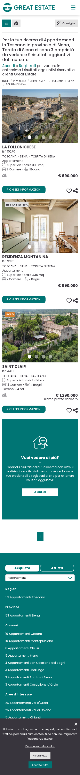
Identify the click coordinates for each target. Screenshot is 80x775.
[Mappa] (16, 23)
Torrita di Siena (16, 84)
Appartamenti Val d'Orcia (29, 703)
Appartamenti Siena (25, 615)
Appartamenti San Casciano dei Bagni (36, 663)
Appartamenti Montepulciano (31, 641)
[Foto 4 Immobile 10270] (50, 137)
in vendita (19, 81)
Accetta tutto (40, 765)
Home (5, 81)
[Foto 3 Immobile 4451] (43, 357)
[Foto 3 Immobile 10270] (43, 137)
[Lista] (6, 23)
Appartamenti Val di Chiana (30, 710)
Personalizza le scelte (40, 746)
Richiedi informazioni (24, 189)
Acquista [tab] (22, 568)
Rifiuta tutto (40, 756)
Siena (71, 81)
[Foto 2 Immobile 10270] (36, 137)
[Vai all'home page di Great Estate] (29, 7)
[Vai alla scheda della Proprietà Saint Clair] (40, 335)
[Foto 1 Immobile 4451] (29, 357)
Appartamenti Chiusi (23, 648)
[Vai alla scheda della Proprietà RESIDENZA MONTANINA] (40, 226)
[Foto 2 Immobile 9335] (36, 247)
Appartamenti (39, 81)
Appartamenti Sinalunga (26, 670)
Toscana (57, 81)
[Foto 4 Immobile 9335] (50, 247)
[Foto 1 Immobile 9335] (29, 247)
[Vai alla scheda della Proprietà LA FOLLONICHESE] (40, 116)
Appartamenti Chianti (24, 717)
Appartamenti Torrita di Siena (30, 677)
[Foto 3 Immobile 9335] (43, 247)
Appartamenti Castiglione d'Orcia (33, 684)
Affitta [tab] (57, 568)
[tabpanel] (40, 648)
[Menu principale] (73, 7)
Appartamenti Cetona (25, 634)
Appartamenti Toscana (27, 597)
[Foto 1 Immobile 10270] (29, 137)
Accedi (8, 65)
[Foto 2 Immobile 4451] (36, 357)
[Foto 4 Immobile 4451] (50, 357)
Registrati (27, 65)
